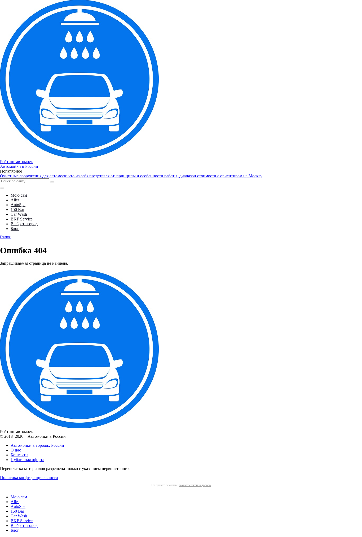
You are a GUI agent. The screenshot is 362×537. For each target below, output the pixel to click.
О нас (16, 450)
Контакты (19, 455)
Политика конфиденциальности (29, 477)
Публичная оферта (27, 459)
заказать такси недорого (195, 485)
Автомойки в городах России (37, 445)
